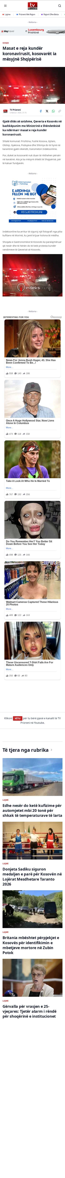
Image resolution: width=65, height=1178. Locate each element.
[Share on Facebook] (41, 111)
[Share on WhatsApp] (53, 111)
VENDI (6, 43)
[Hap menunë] (5, 6)
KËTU (18, 718)
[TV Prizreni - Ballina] (32, 5)
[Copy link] (59, 111)
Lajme (7, 14)
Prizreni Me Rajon (27, 14)
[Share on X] (47, 111)
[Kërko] (59, 6)
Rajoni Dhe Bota (51, 14)
